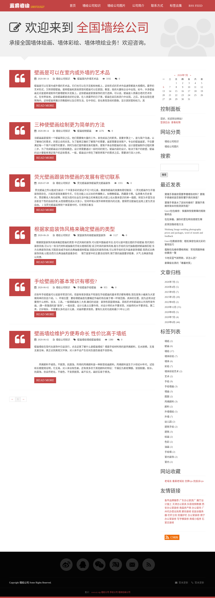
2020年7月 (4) (172, 317)
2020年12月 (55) (173, 307)
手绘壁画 (82, 287)
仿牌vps (189, 481)
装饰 (107, 183)
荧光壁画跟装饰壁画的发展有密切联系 (77, 177)
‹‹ (12, 399)
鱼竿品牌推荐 (172, 500)
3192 (108, 79)
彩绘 (169, 366)
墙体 (169, 361)
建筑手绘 (171, 427)
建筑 (169, 432)
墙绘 (98, 339)
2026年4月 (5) (172, 287)
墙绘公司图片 (116, 5)
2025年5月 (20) (172, 297)
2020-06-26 (43, 235)
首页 (73, 5)
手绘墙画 (171, 386)
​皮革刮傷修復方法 (174, 224)
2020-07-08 (43, 183)
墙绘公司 (105, 592)
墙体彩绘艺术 (173, 371)
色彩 (169, 442)
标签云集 (176, 5)
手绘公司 (114, 592)
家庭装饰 (100, 235)
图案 (169, 396)
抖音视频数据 (194, 504)
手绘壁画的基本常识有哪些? (65, 281)
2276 (101, 131)
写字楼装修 (183, 519)
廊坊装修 (186, 511)
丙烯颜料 (171, 401)
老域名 (168, 481)
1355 (120, 183)
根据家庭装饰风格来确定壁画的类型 (74, 229)
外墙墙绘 (171, 411)
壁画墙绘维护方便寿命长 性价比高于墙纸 (80, 333)
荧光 (98, 183)
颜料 (169, 406)
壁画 (79, 79)
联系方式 (157, 5)
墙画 (169, 391)
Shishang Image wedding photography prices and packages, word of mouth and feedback (184, 232)
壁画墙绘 (82, 339)
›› (23, 399)
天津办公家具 (179, 504)
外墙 (89, 79)
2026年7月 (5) (172, 282)
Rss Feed (195, 5)
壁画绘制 (82, 131)
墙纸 (89, 339)
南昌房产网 (185, 508)
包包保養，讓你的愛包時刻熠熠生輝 (183, 219)
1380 (111, 339)
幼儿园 (170, 421)
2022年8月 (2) (172, 302)
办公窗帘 (196, 508)
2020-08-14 (43, 79)
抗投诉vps (198, 481)
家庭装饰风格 (84, 235)
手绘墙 (170, 452)
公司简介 (138, 5)
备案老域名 (178, 481)
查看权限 (176, 122)
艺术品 (94, 79)
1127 (115, 235)
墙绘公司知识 (91, 5)
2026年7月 (182, 75)
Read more (45, 105)
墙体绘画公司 (124, 592)
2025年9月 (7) (172, 292)
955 (105, 287)
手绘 (89, 287)
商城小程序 (195, 519)
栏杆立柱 (172, 515)
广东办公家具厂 (187, 500)
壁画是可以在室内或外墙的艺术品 (72, 72)
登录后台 (165, 122)
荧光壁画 (82, 183)
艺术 (169, 376)
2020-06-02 (43, 287)
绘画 (169, 437)
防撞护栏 (182, 515)
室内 (84, 79)
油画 (169, 447)
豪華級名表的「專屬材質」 (179, 263)
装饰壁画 (91, 183)
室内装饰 (171, 457)
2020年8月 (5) (172, 312)
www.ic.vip (96, 592)
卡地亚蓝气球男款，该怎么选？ (181, 258)
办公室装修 (194, 515)
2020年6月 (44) (172, 322)
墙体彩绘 (171, 356)
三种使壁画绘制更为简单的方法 (69, 125)
